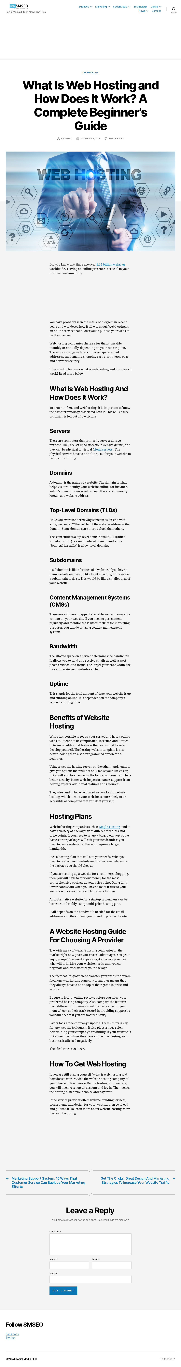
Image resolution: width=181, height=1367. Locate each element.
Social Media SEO (26, 1359)
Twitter (10, 1337)
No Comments (116, 138)
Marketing (101, 6)
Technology (140, 6)
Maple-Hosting (109, 827)
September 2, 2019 (90, 138)
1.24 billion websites (110, 265)
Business (84, 6)
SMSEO (68, 138)
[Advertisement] (90, 39)
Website (53, 1273)
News (142, 10)
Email (95, 1259)
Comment (55, 1231)
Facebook (12, 1334)
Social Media (120, 6)
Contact (156, 10)
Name (53, 1259)
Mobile (154, 6)
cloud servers (103, 450)
